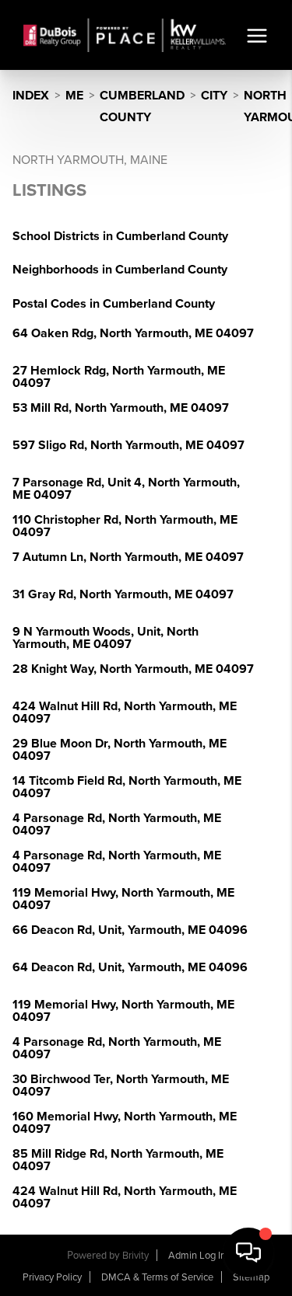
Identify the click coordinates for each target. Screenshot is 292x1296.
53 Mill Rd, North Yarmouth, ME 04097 (120, 408)
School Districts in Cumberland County (120, 236)
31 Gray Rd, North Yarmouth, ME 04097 (123, 594)
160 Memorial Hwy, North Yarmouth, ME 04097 (124, 1122)
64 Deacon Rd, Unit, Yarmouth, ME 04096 (130, 967)
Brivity (135, 1255)
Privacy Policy (52, 1277)
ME (74, 95)
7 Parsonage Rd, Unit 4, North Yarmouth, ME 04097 (126, 488)
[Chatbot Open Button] (248, 1252)
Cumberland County (142, 106)
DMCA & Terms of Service (157, 1277)
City (214, 95)
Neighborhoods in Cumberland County (119, 269)
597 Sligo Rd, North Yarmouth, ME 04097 (128, 445)
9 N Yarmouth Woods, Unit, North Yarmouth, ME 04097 (105, 637)
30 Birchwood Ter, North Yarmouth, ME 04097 (120, 1085)
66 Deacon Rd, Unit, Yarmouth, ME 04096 (130, 930)
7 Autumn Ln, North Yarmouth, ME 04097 (128, 557)
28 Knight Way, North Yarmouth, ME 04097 (133, 669)
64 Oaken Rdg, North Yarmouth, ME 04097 (133, 333)
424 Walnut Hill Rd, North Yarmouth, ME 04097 (124, 712)
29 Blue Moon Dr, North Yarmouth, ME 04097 (119, 749)
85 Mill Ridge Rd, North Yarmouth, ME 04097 (117, 1160)
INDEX (30, 95)
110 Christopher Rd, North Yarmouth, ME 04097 (124, 526)
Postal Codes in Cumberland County (113, 304)
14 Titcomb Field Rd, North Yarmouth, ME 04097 (126, 787)
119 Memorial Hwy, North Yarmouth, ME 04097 (123, 899)
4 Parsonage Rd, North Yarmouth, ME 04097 (116, 824)
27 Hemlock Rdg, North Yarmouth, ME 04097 (118, 376)
